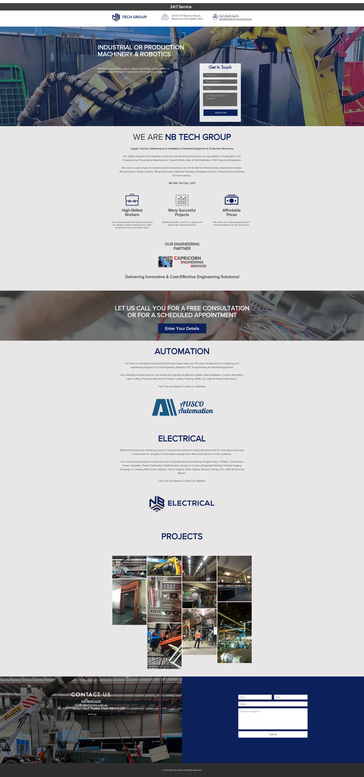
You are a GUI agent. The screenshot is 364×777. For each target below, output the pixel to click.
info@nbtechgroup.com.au (235, 18)
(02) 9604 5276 (228, 15)
